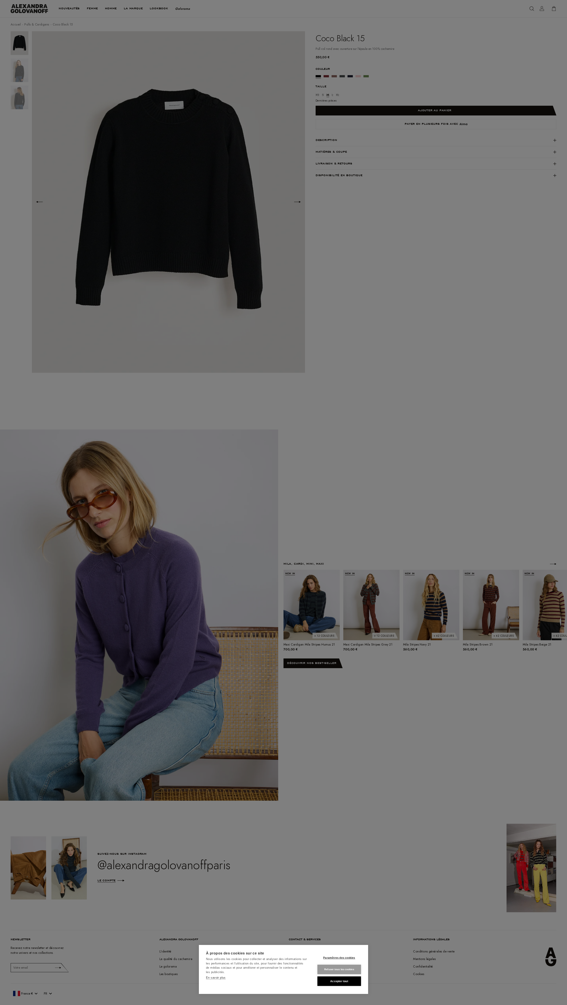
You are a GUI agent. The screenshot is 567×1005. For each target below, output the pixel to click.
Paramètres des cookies (339, 957)
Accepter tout (339, 981)
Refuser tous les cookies (339, 969)
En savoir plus (216, 977)
